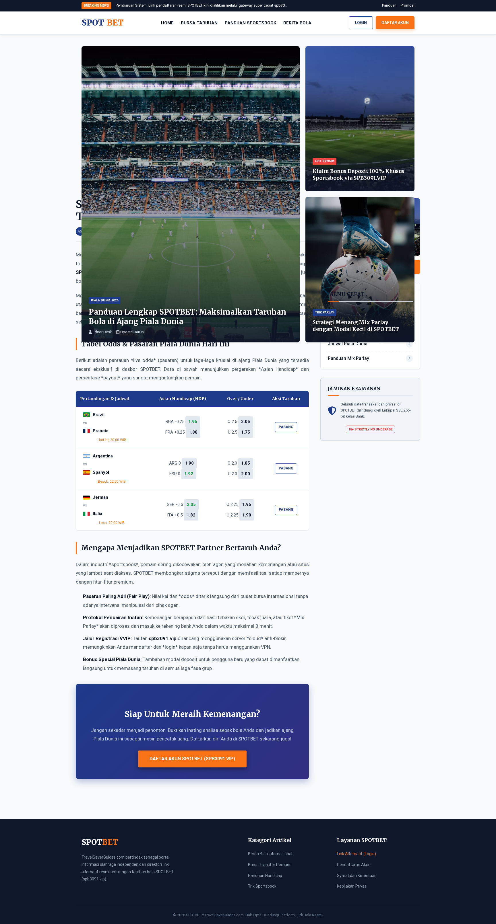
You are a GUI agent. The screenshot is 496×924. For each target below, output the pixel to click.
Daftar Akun (395, 22)
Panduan (389, 5)
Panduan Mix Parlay (348, 358)
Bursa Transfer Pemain (269, 864)
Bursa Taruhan (199, 23)
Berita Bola (297, 23)
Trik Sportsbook (262, 886)
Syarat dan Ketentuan (357, 875)
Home (167, 23)
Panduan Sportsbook (250, 23)
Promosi (407, 5)
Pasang (286, 427)
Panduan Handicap (265, 875)
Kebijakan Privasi (352, 886)
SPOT (102, 22)
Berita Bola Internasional (270, 853)
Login (361, 22)
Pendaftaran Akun (354, 864)
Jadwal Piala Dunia (347, 343)
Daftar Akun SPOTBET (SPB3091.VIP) (192, 758)
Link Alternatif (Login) (356, 853)
